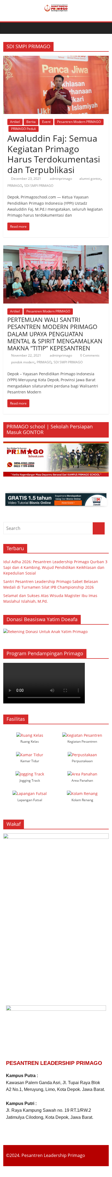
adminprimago (61, 178)
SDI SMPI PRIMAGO (38, 185)
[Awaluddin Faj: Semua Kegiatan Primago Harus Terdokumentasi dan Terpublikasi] (55, 59)
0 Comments (89, 355)
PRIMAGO (14, 185)
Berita (31, 121)
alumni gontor (90, 178)
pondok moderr (23, 362)
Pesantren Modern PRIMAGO (79, 121)
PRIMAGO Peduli (23, 128)
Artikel (15, 121)
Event (46, 121)
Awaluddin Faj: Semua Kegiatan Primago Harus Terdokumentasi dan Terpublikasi (53, 153)
